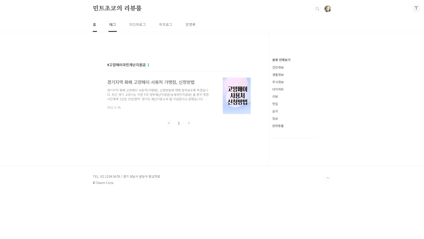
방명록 (190, 24)
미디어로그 (137, 24)
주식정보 (278, 82)
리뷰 (275, 96)
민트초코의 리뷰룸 (117, 9)
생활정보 (278, 74)
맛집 (275, 104)
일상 (275, 118)
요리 (275, 111)
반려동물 (278, 125)
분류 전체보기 (281, 60)
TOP (327, 178)
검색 (317, 9)
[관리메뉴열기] (416, 7)
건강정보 (278, 67)
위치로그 (165, 24)
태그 (112, 24)
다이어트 (278, 89)
